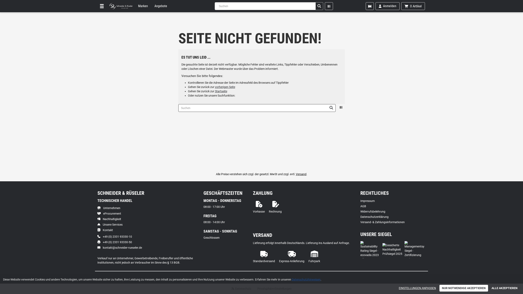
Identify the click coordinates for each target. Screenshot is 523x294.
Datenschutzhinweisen (306, 279)
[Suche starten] (319, 6)
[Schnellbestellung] (370, 6)
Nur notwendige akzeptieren (464, 288)
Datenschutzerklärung (374, 216)
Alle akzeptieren (504, 288)
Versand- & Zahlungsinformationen (382, 222)
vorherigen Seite (225, 87)
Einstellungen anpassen (417, 288)
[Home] (121, 6)
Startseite (221, 91)
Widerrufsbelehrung (372, 211)
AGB (363, 206)
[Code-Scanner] (329, 6)
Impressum (367, 201)
